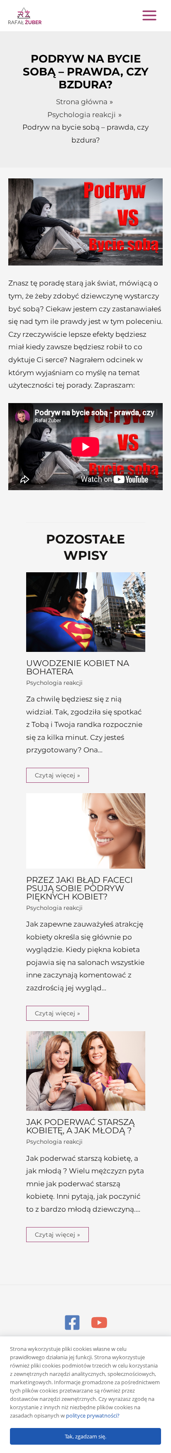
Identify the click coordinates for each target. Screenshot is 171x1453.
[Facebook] (72, 1322)
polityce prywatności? (93, 1415)
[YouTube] (99, 1322)
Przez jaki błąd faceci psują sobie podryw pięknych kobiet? (79, 888)
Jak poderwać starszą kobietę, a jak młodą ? (80, 1126)
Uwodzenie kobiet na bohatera (77, 667)
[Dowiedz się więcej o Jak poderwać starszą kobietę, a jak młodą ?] (85, 1070)
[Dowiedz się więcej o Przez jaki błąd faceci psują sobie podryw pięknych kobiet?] (85, 830)
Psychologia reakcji (54, 682)
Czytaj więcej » (58, 775)
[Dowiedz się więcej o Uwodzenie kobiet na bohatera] (85, 611)
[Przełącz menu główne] (149, 15)
